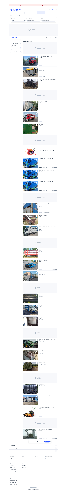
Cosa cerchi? (13, 18)
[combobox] (18, 20)
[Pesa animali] (40, 355)
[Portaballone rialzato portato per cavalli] (40, 434)
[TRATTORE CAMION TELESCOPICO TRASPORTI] (40, 344)
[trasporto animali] (40, 129)
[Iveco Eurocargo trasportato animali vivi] (40, 61)
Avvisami (47, 441)
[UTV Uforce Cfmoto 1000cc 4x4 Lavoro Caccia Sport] (40, 84)
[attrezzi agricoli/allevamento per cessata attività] (40, 321)
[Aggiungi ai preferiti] (36, 57)
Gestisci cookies (12, 467)
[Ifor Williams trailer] (40, 389)
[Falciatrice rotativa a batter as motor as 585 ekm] (40, 412)
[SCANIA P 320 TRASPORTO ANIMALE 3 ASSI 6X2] (40, 117)
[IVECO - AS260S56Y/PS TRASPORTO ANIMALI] (40, 163)
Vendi (54, 9)
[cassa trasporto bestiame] (40, 106)
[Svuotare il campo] (24, 20)
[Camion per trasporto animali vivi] (40, 400)
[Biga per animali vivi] (40, 367)
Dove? (42, 18)
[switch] (20, 43)
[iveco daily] (40, 310)
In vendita (13, 47)
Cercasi (13, 48)
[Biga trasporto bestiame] (40, 72)
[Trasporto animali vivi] (40, 276)
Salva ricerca (14, 37)
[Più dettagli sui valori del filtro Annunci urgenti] (16, 51)
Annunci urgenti (13, 51)
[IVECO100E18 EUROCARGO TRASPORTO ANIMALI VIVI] (40, 231)
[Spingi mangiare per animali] (40, 265)
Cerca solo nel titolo (14, 43)
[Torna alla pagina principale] (16, 10)
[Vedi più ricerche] (56, 13)
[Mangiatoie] (40, 298)
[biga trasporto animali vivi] (40, 220)
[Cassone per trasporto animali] (40, 208)
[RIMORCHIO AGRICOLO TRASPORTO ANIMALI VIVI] (40, 253)
